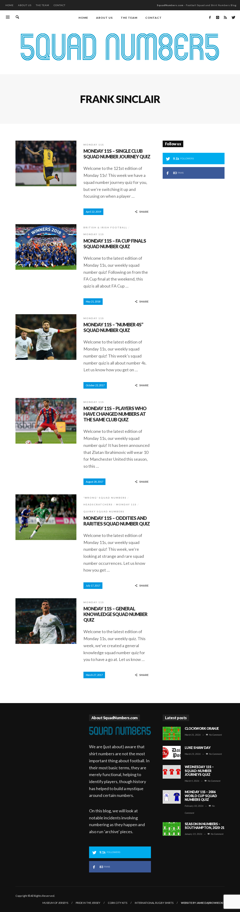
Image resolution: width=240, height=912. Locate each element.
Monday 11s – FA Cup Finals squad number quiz (114, 243)
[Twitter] (232, 17)
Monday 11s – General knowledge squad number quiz (115, 614)
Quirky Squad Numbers (103, 511)
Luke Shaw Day (198, 748)
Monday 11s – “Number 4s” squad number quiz (113, 327)
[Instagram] (217, 17)
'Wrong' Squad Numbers (105, 497)
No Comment (215, 734)
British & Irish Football (105, 227)
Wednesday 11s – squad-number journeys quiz (199, 771)
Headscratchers (98, 504)
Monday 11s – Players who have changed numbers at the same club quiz (114, 413)
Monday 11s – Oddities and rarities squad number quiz (116, 520)
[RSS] (225, 17)
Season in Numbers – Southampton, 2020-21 (204, 826)
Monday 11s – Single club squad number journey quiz (116, 153)
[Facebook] (209, 17)
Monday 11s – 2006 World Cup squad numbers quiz (201, 796)
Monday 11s (93, 144)
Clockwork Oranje (202, 728)
